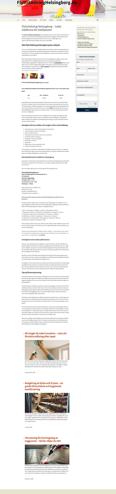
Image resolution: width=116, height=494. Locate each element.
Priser (23, 20)
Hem (18, 20)
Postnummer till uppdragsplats (85, 87)
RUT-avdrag (43, 20)
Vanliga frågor (68, 20)
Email (78, 68)
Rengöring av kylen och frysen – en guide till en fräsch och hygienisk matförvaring (44, 386)
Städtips (51, 20)
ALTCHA (94, 107)
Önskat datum (80, 74)
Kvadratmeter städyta (82, 81)
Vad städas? (59, 20)
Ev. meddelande (81, 95)
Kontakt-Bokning (32, 20)
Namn (78, 62)
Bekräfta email (91, 68)
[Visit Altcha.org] (95, 104)
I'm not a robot (83, 104)
